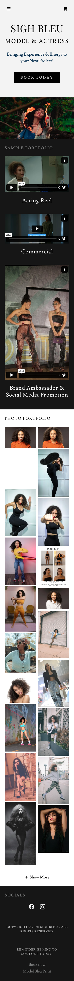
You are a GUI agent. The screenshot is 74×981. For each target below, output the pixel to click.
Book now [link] (37, 964)
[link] (65, 9)
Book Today (37, 77)
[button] (9, 9)
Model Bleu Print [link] (37, 971)
